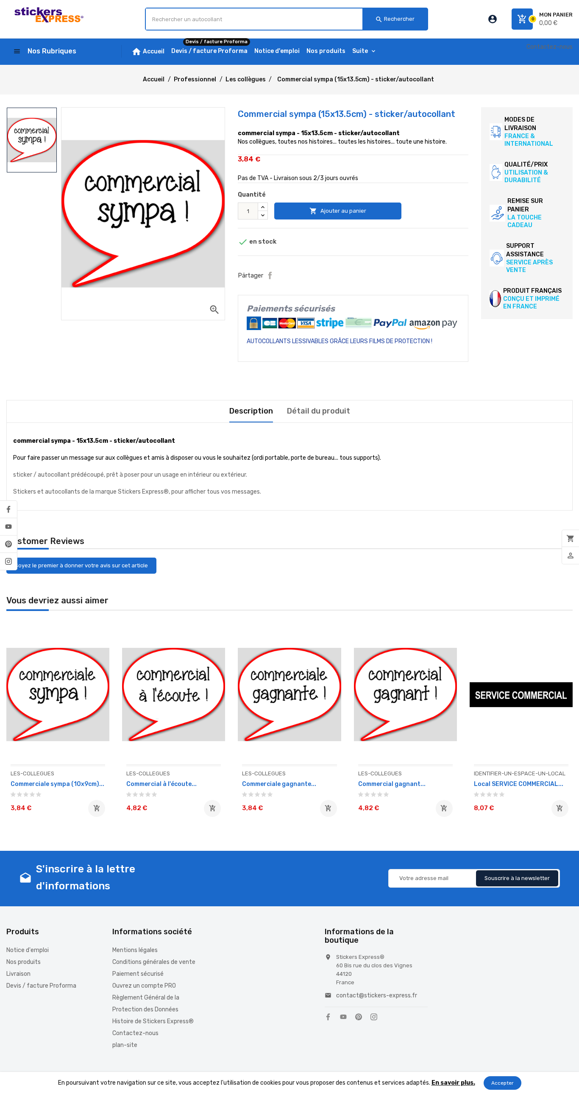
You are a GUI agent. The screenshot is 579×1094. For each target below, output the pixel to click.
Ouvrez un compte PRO (144, 985)
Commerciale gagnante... (279, 784)
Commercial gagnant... (392, 784)
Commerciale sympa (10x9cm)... (57, 784)
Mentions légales (135, 950)
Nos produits (23, 962)
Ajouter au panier (337, 211)
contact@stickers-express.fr (376, 995)
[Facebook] (8, 509)
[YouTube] (8, 526)
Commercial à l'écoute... (161, 784)
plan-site (124, 1045)
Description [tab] (251, 411)
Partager (270, 275)
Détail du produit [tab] (318, 411)
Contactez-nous (549, 46)
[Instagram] (8, 561)
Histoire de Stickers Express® (153, 1021)
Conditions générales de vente (153, 962)
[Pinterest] (8, 544)
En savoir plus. (453, 1082)
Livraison (18, 973)
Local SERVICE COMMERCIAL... (518, 784)
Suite (360, 51)
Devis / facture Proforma (41, 985)
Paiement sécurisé (138, 973)
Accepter (502, 1083)
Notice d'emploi (27, 950)
